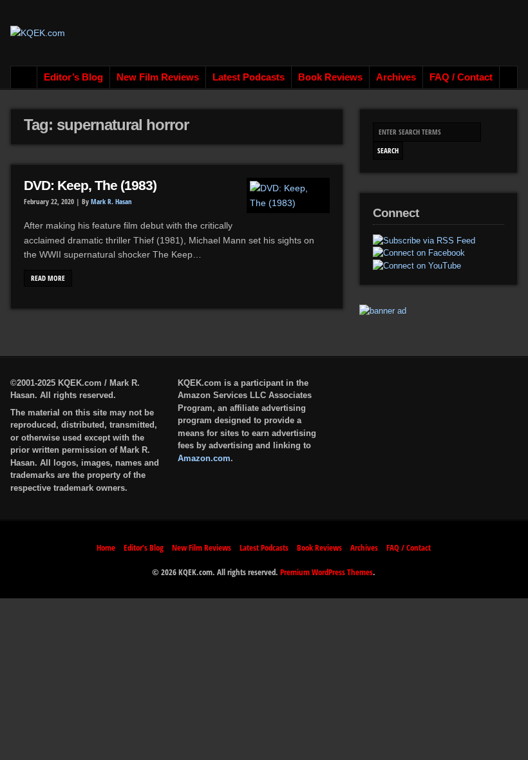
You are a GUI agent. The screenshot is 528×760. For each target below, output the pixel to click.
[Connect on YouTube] (417, 266)
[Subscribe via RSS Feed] (424, 240)
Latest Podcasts (248, 77)
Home (24, 77)
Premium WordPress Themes (326, 572)
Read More (48, 278)
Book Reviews (330, 77)
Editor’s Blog (73, 77)
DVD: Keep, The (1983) (90, 185)
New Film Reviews (158, 77)
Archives (396, 77)
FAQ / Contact (461, 77)
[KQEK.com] (37, 33)
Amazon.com (204, 458)
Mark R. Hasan (111, 201)
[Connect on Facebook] (419, 253)
